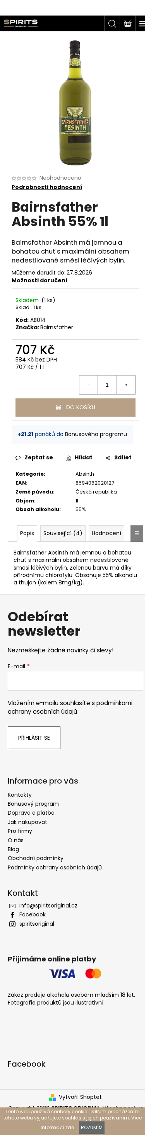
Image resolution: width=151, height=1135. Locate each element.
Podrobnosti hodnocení (47, 187)
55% (81, 509)
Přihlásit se (34, 738)
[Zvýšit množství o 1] (126, 384)
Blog (13, 849)
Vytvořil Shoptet (80, 1097)
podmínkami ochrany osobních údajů (70, 707)
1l (77, 500)
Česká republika (96, 491)
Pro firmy (20, 831)
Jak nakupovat (27, 822)
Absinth (85, 474)
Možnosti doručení (39, 280)
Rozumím (92, 1127)
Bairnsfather (56, 327)
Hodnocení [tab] (106, 533)
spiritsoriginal (36, 924)
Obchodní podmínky (35, 858)
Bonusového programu (96, 434)
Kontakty (20, 795)
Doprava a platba (31, 813)
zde (69, 1127)
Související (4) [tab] (62, 533)
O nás (16, 840)
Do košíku (80, 407)
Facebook (32, 914)
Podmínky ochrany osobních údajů (55, 867)
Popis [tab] (27, 533)
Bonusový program (33, 804)
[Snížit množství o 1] (88, 384)
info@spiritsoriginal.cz (48, 905)
